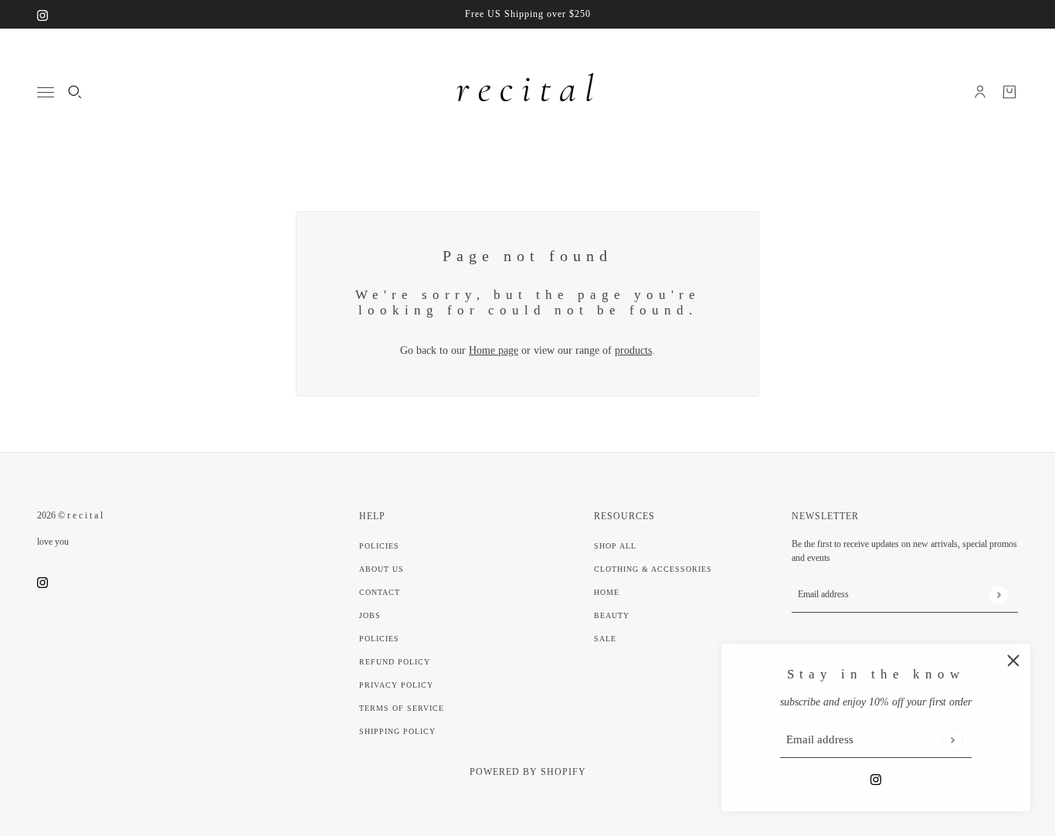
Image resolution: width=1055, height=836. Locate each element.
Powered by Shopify (528, 771)
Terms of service (401, 708)
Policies (379, 546)
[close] (1013, 660)
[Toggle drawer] (45, 92)
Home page (493, 350)
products (633, 350)
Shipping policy (397, 731)
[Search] (74, 91)
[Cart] (1009, 91)
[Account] (980, 91)
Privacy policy (396, 685)
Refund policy (394, 662)
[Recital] (527, 92)
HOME (606, 592)
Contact (379, 592)
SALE (605, 638)
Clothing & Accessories (653, 569)
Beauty (611, 615)
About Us (381, 569)
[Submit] (951, 739)
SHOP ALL (615, 546)
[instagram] (42, 14)
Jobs (370, 615)
